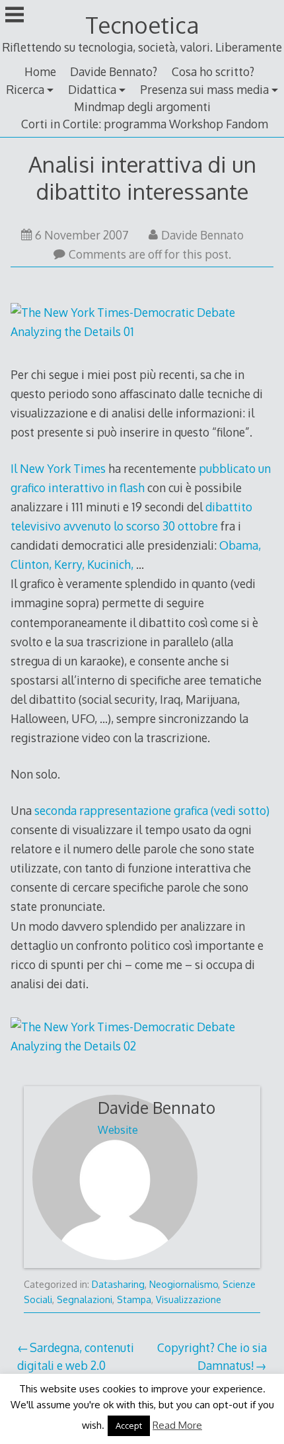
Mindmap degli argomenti (142, 106)
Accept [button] (129, 1425)
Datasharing (118, 1284)
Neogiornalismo (183, 1284)
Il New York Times (58, 468)
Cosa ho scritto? (213, 71)
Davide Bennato (202, 235)
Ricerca (25, 89)
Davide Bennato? (113, 71)
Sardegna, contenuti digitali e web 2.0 (75, 1356)
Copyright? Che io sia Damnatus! (212, 1356)
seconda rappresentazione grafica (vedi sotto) (151, 810)
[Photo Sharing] (142, 331)
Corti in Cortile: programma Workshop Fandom (144, 123)
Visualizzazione (188, 1299)
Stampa (134, 1299)
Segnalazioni (84, 1299)
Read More (177, 1425)
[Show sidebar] (14, 15)
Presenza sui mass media (204, 89)
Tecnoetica (142, 25)
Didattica (92, 89)
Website (118, 1129)
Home (40, 71)
